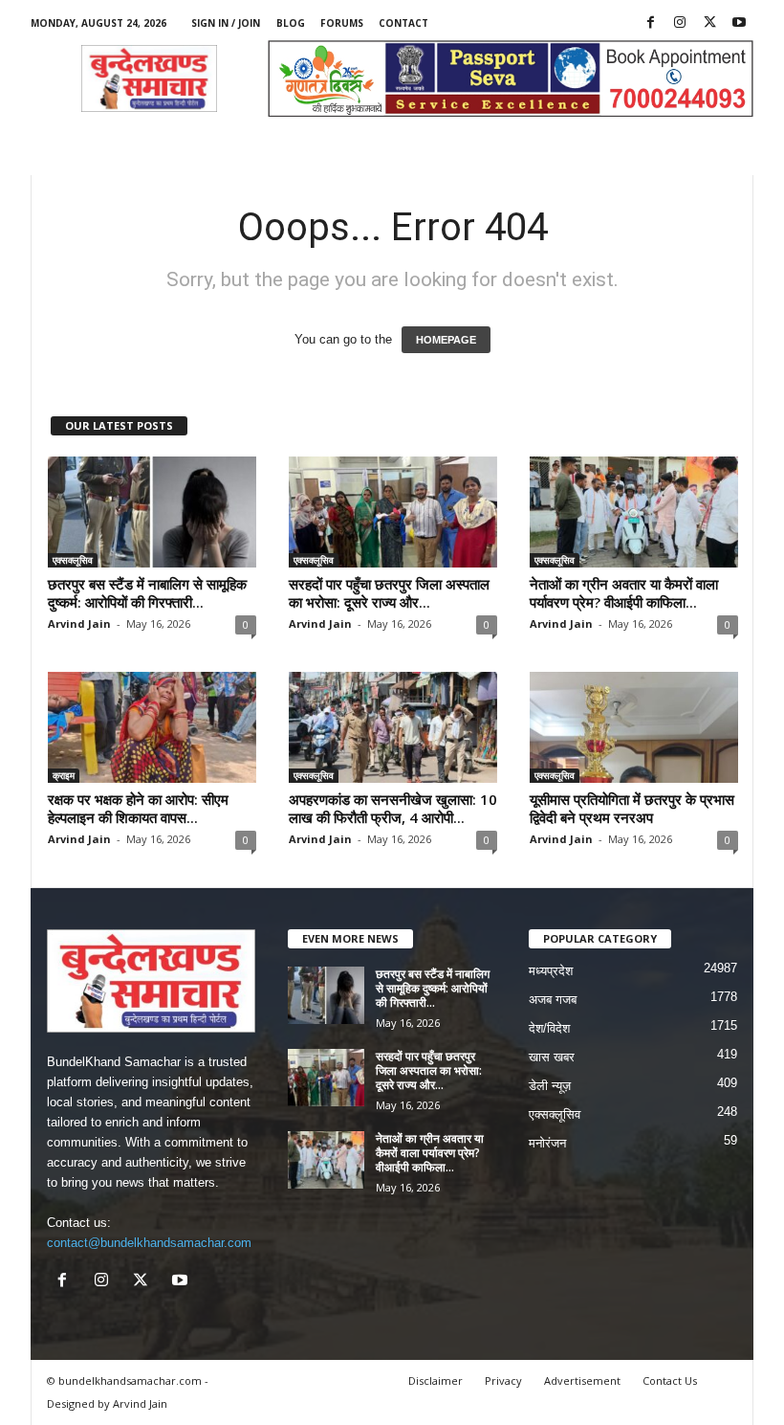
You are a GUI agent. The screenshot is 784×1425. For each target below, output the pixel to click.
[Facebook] (650, 23)
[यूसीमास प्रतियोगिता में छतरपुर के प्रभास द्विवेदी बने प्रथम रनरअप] (634, 727)
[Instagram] (679, 23)
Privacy (503, 1380)
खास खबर (552, 1057)
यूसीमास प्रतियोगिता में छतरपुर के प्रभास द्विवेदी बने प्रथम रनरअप (632, 808)
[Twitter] (709, 23)
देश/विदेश (549, 1028)
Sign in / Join (225, 23)
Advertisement (582, 1380)
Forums (341, 23)
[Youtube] (739, 23)
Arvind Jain (79, 623)
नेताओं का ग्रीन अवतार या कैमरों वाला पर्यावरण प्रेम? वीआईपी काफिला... (624, 593)
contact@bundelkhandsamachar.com (149, 1243)
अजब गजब (553, 999)
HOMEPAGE (446, 339)
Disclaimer (435, 1380)
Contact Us (669, 1380)
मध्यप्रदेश (551, 971)
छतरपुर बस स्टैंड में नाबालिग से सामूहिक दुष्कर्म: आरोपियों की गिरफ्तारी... (147, 593)
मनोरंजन (547, 1143)
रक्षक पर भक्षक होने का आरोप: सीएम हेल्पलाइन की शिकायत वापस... (138, 808)
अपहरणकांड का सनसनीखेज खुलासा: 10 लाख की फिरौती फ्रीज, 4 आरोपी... (393, 808)
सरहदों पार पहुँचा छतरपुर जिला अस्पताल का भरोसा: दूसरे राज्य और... (389, 593)
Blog (290, 23)
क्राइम (64, 775)
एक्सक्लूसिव (73, 560)
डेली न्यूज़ (550, 1086)
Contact (403, 23)
